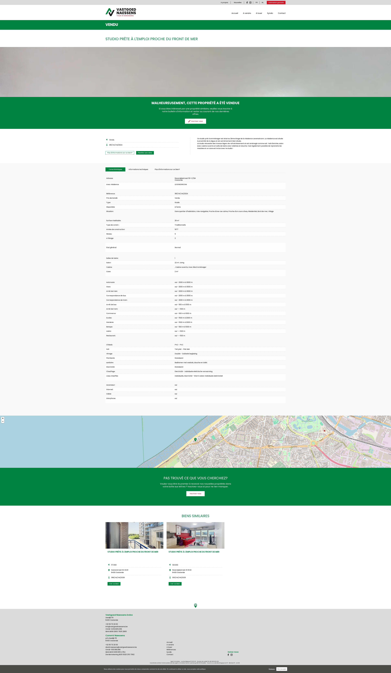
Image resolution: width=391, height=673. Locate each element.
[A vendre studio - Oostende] (134, 535)
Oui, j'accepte (281, 669)
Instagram (250, 3)
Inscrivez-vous (195, 493)
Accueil (235, 13)
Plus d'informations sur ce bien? (119, 153)
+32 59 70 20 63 (111, 624)
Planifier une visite (145, 153)
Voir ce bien (114, 584)
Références (171, 649)
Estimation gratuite (276, 2)
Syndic (270, 13)
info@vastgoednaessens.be (116, 626)
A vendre (247, 13)
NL (263, 2)
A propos (224, 2)
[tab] (115, 169)
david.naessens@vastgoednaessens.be (121, 647)
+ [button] (2, 418)
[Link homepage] (120, 12)
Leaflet (368, 467)
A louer (259, 13)
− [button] (2, 421)
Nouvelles (238, 2)
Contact (282, 13)
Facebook (248, 3)
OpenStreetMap (380, 467)
